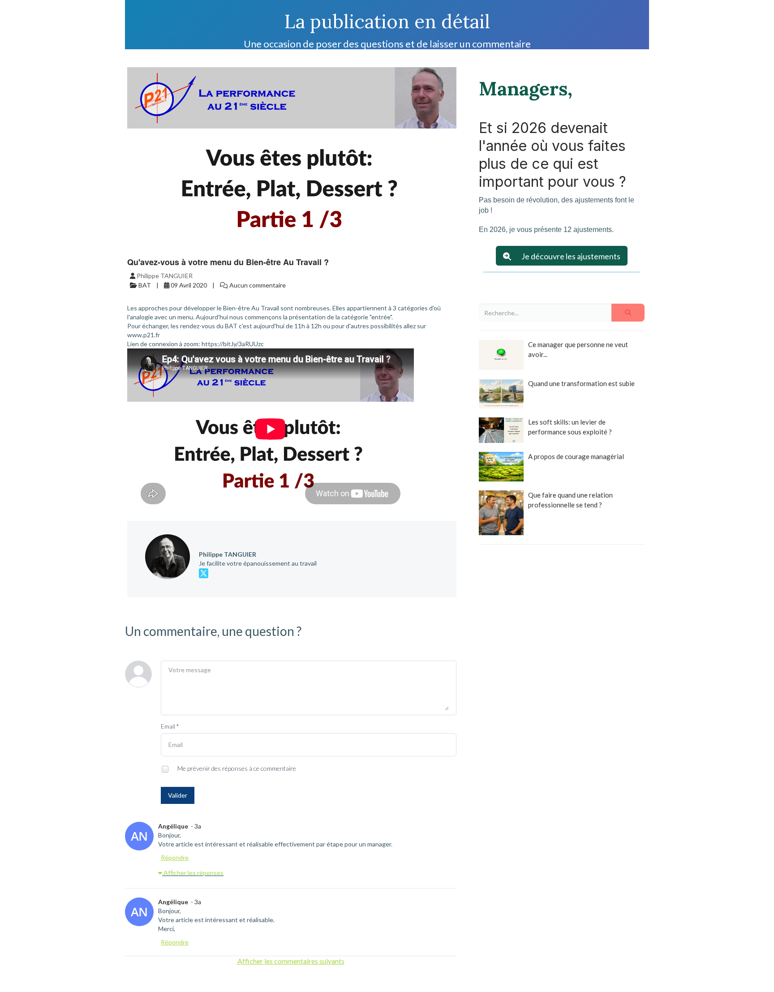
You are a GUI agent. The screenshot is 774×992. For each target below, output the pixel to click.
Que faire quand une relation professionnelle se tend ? (570, 499)
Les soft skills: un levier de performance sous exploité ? (570, 426)
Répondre (175, 857)
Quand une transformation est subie (581, 383)
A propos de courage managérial (576, 456)
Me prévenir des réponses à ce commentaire (236, 768)
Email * (170, 726)
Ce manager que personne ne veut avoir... (578, 349)
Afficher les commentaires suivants (290, 961)
